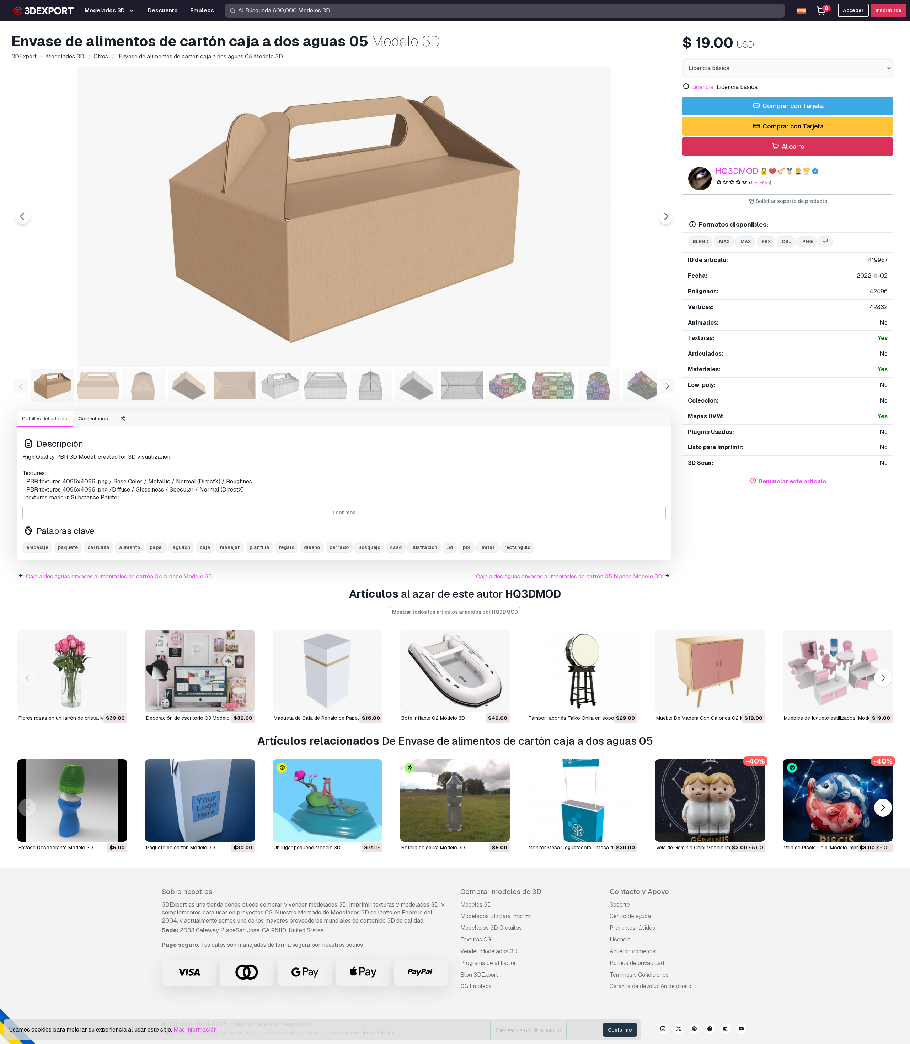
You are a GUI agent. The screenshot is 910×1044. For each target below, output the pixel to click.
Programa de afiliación (488, 963)
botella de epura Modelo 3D (433, 847)
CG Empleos (476, 986)
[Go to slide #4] (189, 385)
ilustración (424, 547)
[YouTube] (741, 1030)
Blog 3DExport (479, 975)
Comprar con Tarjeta (792, 106)
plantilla (259, 547)
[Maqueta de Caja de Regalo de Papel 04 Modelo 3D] (327, 671)
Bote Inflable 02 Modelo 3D (433, 718)
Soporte (620, 904)
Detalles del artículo (45, 418)
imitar (487, 547)
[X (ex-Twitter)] (678, 1030)
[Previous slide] (22, 216)
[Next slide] (665, 216)
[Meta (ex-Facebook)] (710, 1030)
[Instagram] (663, 1030)
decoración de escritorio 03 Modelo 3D (191, 718)
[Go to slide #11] (507, 385)
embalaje (37, 547)
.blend (700, 241)
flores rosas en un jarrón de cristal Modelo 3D (71, 718)
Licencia (620, 939)
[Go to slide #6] (280, 385)
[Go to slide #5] (234, 385)
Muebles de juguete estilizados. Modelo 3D (833, 718)
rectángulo (517, 547)
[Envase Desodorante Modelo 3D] (72, 800)
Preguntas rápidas (632, 928)
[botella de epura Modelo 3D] (455, 800)
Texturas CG (475, 939)
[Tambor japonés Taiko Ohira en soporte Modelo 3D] (582, 671)
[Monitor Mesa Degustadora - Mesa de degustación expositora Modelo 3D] (582, 800)
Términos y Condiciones (639, 975)
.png (807, 241)
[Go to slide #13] (598, 385)
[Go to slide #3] (143, 385)
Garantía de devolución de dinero (650, 986)
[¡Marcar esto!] (117, 702)
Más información (195, 1029)
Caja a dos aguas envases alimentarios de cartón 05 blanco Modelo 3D (569, 576)
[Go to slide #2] (98, 385)
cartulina (98, 547)
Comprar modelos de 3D (500, 891)
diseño (312, 547)
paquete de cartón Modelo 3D (180, 847)
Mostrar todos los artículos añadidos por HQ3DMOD (455, 612)
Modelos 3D (476, 904)
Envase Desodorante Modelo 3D (55, 847)
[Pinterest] (694, 1030)
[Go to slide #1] (52, 385)
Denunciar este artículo (792, 481)
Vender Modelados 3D (489, 951)
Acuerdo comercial (633, 951)
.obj (786, 241)
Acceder (853, 10)
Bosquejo (369, 547)
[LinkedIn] (725, 1030)
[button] (883, 678)
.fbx (766, 241)
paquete (68, 547)
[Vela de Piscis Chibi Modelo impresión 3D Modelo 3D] (838, 800)
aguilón (181, 547)
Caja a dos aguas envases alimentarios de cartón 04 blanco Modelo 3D (119, 576)
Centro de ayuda (630, 916)
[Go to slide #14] (644, 385)
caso (396, 547)
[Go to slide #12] (553, 385)
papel (156, 547)
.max (724, 241)
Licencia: (703, 87)
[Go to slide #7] (325, 385)
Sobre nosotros (187, 891)
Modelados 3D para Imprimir (496, 916)
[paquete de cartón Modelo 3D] (200, 800)
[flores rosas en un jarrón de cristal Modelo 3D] (72, 671)
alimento (129, 547)
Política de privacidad (637, 963)
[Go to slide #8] (371, 385)
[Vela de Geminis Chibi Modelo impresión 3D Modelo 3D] (710, 800)
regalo (286, 547)
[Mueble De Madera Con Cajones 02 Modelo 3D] (710, 671)
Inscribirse (888, 10)
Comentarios (93, 418)
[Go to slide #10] (462, 385)
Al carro (792, 146)
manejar (230, 547)
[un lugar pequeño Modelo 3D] (327, 800)
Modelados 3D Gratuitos (491, 928)
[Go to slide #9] (416, 385)
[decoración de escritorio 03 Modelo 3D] (200, 671)
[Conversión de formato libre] (825, 242)
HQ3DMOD (737, 171)
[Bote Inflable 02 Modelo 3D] (455, 671)
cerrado (339, 547)
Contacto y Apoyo (639, 891)
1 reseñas (760, 183)
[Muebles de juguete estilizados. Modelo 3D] (838, 671)
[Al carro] (102, 702)
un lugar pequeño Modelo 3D (307, 847)
